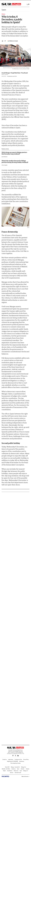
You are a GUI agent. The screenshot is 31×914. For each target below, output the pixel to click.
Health (4, 770)
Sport (21, 770)
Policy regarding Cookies (15, 763)
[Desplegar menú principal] (28, 4)
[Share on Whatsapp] (2, 41)
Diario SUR (7, 767)
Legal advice (10, 759)
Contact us (4, 759)
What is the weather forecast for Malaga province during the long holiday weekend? (15, 161)
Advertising (21, 761)
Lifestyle (27, 769)
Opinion (11, 772)
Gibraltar (22, 769)
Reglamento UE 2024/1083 (12, 761)
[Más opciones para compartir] (5, 41)
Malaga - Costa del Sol (15, 767)
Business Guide (18, 772)
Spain (4, 9)
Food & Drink (9, 770)
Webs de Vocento (25, 776)
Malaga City (23, 767)
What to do (16, 770)
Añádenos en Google (13, 41)
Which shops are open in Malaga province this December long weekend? (14, 153)
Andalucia (14, 769)
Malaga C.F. (25, 770)
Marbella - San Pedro (6, 769)
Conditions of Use (18, 759)
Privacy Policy (26, 759)
